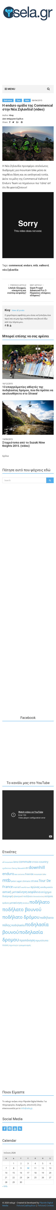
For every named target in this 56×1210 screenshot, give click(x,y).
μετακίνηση (16, 902)
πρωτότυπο (41, 940)
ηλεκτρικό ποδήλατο (23, 896)
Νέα (27, 100)
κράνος (5, 902)
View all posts (18, 310)
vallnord (44, 265)
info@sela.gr (26, 1108)
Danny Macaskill (18, 868)
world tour (25, 887)
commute (25, 862)
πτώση (5, 945)
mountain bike (40, 874)
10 (28, 1168)
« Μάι (4, 1186)
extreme (21, 874)
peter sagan (16, 881)
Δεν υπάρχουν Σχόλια (12, 119)
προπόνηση (27, 940)
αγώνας (35, 887)
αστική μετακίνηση (14, 892)
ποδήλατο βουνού (21, 909)
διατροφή (7, 896)
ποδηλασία (18, 925)
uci (19, 887)
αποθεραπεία (46, 887)
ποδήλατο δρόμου (20, 917)
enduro (27, 265)
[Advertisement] (28, 53)
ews (16, 874)
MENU (11, 88)
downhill (37, 867)
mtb (35, 265)
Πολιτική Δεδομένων (26, 1205)
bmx (16, 861)
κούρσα (48, 896)
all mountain (7, 862)
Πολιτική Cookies (46, 1205)
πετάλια (26, 903)
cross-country (40, 862)
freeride (29, 874)
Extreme (8, 100)
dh (26, 868)
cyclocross (6, 868)
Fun (18, 100)
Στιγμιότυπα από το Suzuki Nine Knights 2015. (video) (23, 444)
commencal (15, 265)
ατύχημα (46, 892)
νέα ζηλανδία (10, 269)
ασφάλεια (34, 892)
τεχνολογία (13, 945)
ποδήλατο (39, 902)
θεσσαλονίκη (38, 896)
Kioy (11, 115)
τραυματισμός (25, 945)
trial (15, 887)
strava (34, 881)
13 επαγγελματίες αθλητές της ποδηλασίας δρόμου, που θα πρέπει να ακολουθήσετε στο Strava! (27, 390)
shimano (26, 881)
